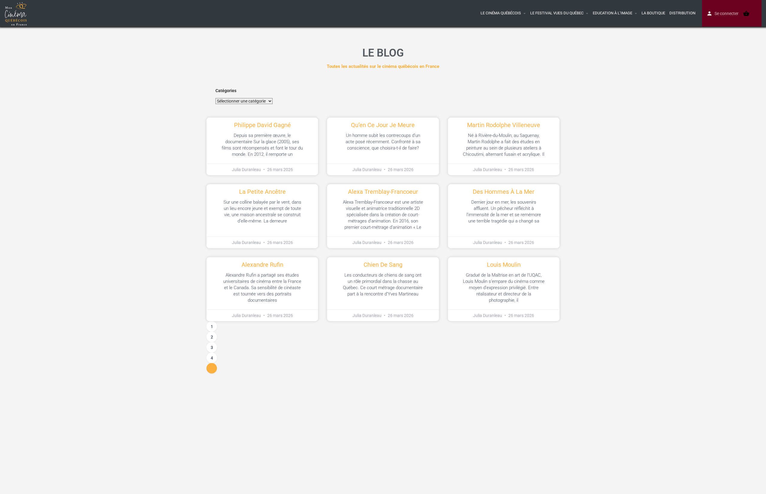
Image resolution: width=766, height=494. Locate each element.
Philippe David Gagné (262, 125)
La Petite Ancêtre (262, 191)
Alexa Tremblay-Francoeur (383, 191)
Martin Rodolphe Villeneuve (503, 125)
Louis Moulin (504, 264)
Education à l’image (612, 13)
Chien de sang (383, 264)
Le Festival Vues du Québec (556, 13)
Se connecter (726, 13)
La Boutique (653, 13)
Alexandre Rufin (262, 264)
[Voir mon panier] (746, 13)
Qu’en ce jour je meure (383, 125)
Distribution (682, 13)
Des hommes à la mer (503, 191)
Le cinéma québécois (501, 13)
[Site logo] (16, 12)
